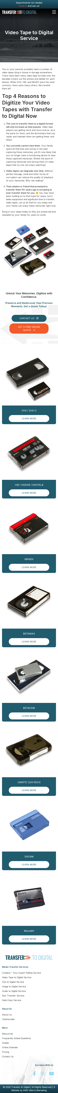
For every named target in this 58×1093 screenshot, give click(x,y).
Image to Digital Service (14, 986)
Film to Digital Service (13, 982)
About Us (7, 1014)
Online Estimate (10, 1047)
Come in (23, 6)
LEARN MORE (29, 418)
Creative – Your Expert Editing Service (21, 972)
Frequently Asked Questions (16, 1038)
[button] (54, 12)
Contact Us (7, 1056)
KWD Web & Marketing (35, 1090)
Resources (7, 1033)
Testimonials (8, 1019)
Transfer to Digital (20, 1087)
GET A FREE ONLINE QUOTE (29, 328)
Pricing (5, 1052)
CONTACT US (27, 318)
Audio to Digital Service (14, 991)
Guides (5, 1042)
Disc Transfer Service (13, 995)
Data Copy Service (11, 1000)
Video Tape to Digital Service (16, 977)
